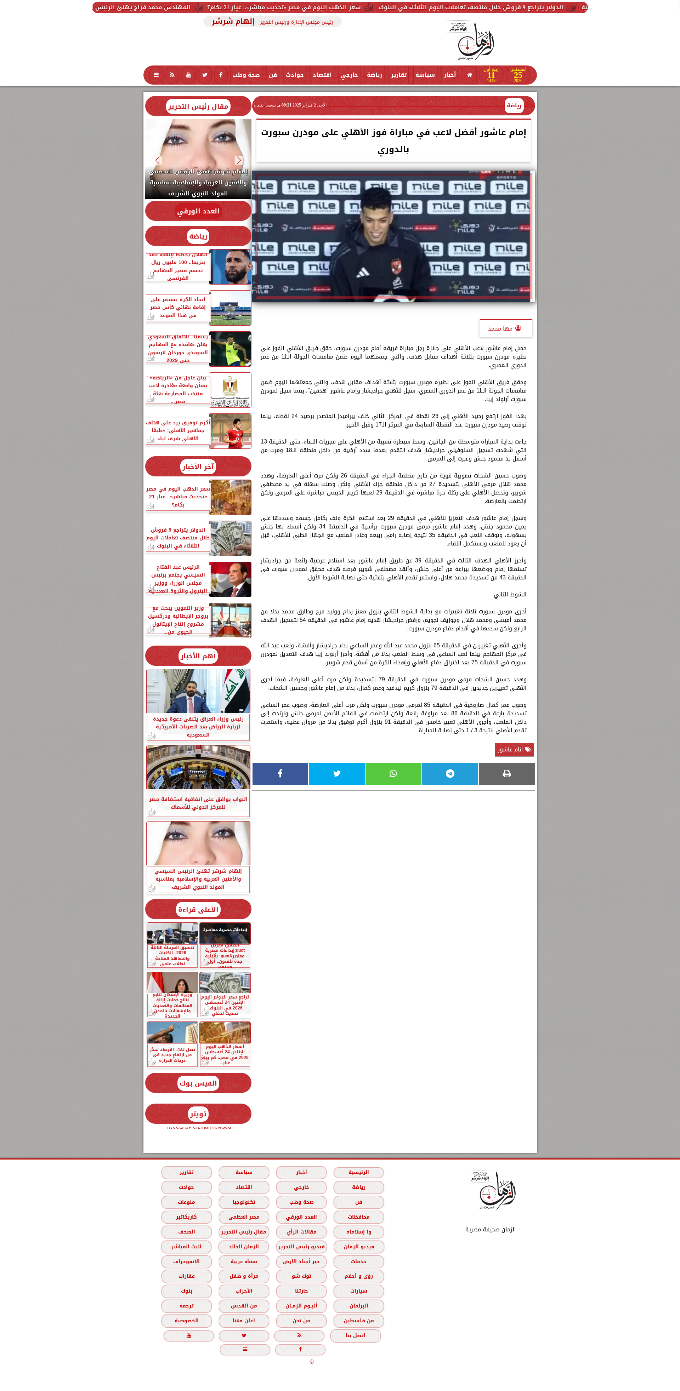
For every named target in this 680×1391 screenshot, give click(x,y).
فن (273, 74)
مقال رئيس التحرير (198, 106)
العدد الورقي (198, 211)
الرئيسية (358, 1172)
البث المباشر (186, 1247)
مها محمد (500, 328)
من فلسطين (359, 1321)
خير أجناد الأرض (301, 1261)
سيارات (358, 1291)
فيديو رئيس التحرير (301, 1247)
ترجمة (186, 1306)
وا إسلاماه (358, 1232)
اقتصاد (322, 74)
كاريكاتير (186, 1217)
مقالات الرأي (301, 1232)
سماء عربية (244, 1261)
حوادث (295, 74)
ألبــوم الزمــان (301, 1306)
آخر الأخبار (198, 466)
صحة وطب (246, 74)
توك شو (301, 1276)
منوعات (186, 1202)
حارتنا (301, 1291)
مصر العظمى (243, 1217)
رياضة (374, 74)
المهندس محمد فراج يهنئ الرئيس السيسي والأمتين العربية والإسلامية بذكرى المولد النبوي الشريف (158, 7)
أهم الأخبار (198, 656)
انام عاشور (511, 749)
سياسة (425, 74)
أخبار (450, 74)
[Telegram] (450, 774)
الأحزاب (243, 1291)
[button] (238, 160)
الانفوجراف (186, 1261)
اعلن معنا (244, 1321)
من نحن (301, 1321)
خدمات (359, 1261)
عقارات (186, 1276)
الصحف (186, 1232)
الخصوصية (186, 1321)
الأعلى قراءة (198, 909)
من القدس (244, 1306)
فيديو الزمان (359, 1247)
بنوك (186, 1291)
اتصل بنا (356, 1335)
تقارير (399, 74)
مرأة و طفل (243, 1276)
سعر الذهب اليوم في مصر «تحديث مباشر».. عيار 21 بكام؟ (390, 7)
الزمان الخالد (243, 1247)
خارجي (349, 74)
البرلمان (358, 1306)
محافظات (359, 1217)
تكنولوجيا (243, 1202)
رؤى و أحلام (359, 1276)
